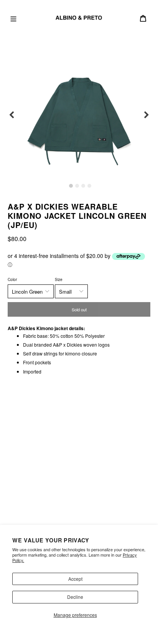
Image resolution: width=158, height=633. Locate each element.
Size (59, 279)
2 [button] (77, 186)
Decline (75, 596)
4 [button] (89, 186)
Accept (75, 578)
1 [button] (71, 186)
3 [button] (83, 186)
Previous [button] (11, 115)
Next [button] (146, 115)
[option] (79, 115)
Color (12, 279)
